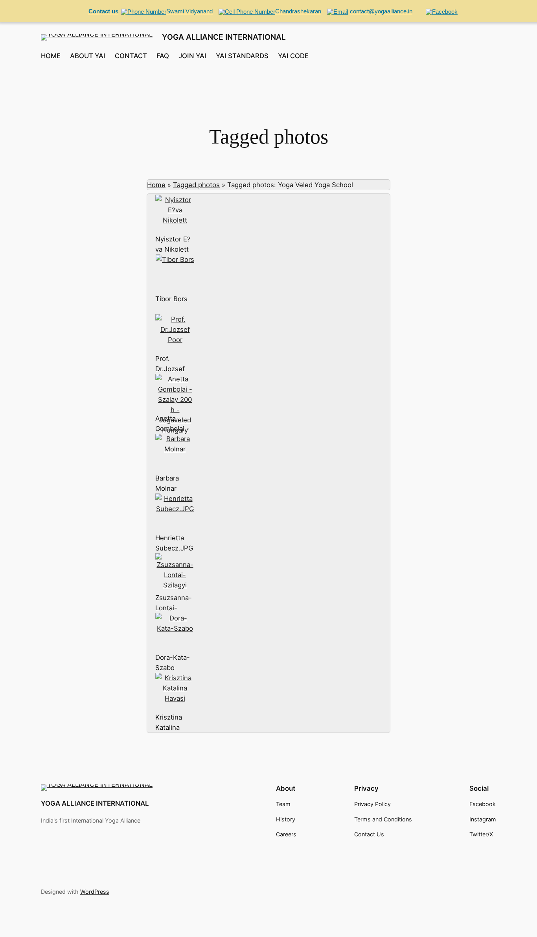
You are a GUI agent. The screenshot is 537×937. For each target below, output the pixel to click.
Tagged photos (196, 185)
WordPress (94, 891)
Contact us (103, 11)
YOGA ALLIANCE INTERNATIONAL (224, 37)
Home (156, 185)
